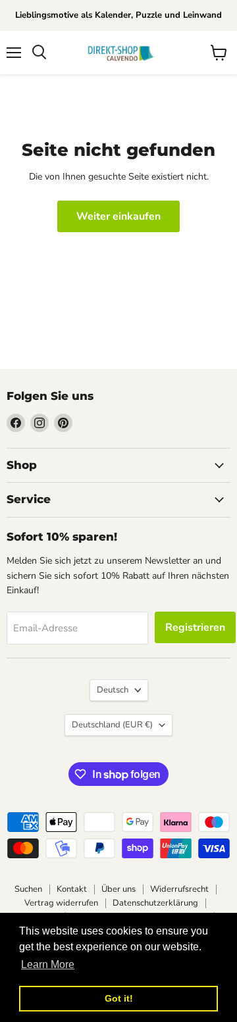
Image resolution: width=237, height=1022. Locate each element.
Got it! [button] (119, 998)
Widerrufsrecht (179, 889)
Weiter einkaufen (118, 216)
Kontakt (72, 889)
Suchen (28, 889)
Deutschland (112, 725)
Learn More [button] (47, 964)
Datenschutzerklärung (155, 903)
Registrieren (195, 627)
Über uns (118, 889)
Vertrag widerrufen (61, 903)
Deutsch (112, 690)
